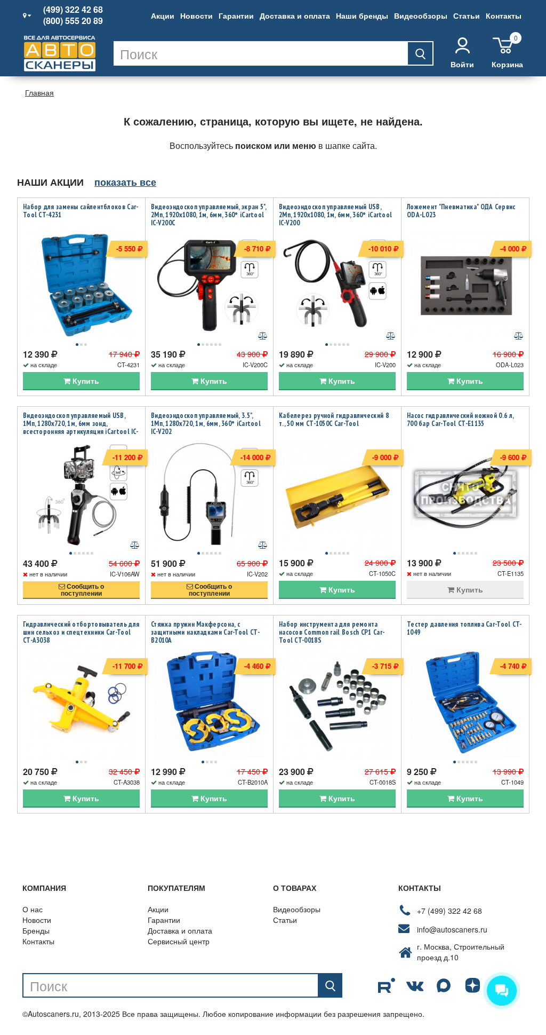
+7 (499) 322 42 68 (449, 910)
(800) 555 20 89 (73, 21)
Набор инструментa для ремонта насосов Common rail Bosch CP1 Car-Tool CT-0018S (331, 632)
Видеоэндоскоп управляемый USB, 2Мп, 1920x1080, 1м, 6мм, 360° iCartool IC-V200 (335, 214)
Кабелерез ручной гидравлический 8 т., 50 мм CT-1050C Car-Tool (334, 419)
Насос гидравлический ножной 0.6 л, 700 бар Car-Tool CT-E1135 (460, 419)
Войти (462, 64)
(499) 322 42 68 (73, 9)
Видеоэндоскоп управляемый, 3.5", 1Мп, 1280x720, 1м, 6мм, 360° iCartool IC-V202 (206, 423)
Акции (162, 15)
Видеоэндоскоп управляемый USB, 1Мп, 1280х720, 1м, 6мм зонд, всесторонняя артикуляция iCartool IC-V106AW (80, 427)
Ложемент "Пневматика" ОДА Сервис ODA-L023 (461, 210)
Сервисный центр (179, 941)
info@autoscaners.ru (452, 929)
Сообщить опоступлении (82, 589)
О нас (32, 909)
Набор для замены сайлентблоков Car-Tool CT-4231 (81, 210)
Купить (84, 380)
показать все (125, 182)
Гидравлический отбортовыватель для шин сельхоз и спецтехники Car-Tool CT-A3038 (81, 632)
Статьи (466, 15)
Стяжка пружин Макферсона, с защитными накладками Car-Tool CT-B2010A (205, 632)
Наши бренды (362, 15)
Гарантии (236, 15)
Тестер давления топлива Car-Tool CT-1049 (464, 628)
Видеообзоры (420, 15)
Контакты (503, 15)
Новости (196, 15)
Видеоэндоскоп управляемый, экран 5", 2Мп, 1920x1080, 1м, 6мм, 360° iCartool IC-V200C (209, 214)
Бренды (36, 930)
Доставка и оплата (295, 15)
